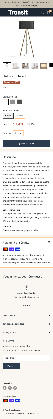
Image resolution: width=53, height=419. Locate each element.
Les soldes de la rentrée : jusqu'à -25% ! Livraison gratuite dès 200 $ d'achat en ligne (26, 3)
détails (34, 297)
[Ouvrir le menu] (4, 12)
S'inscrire (11, 366)
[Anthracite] (19, 102)
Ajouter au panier (26, 143)
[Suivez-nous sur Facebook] (5, 388)
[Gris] (12, 102)
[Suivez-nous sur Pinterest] (15, 388)
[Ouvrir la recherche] (42, 12)
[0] (48, 12)
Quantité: (7, 133)
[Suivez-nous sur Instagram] (10, 388)
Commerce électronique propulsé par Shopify (21, 413)
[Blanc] (5, 102)
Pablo (6, 87)
